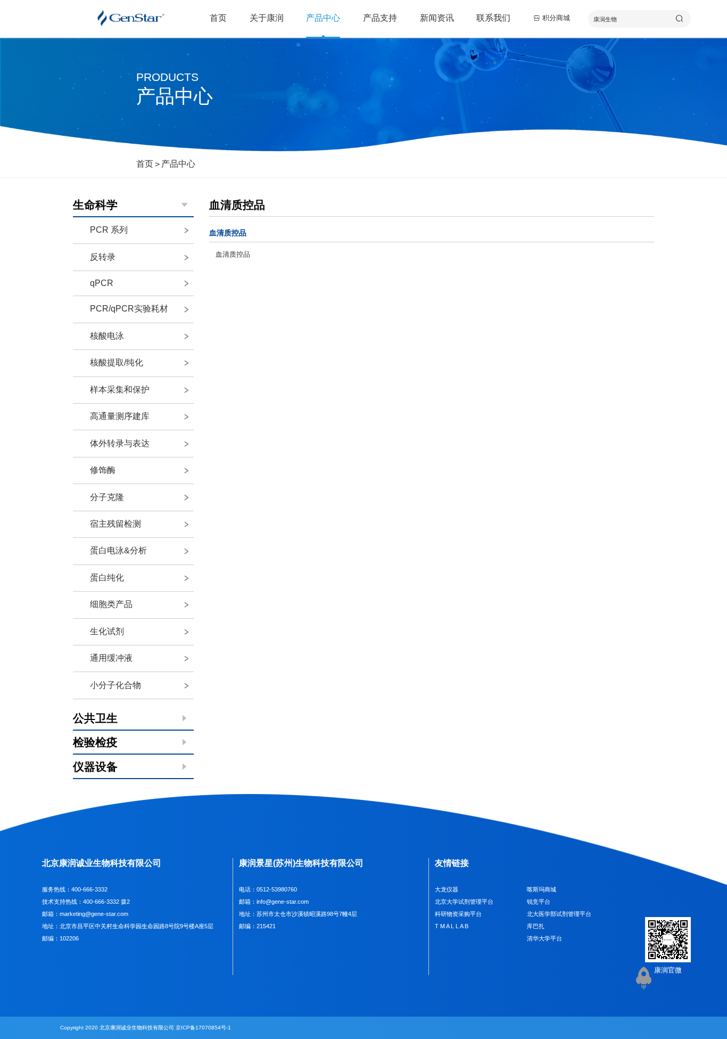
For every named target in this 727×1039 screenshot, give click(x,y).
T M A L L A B (451, 926)
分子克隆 (107, 497)
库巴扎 (535, 926)
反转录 (102, 256)
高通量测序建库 (120, 416)
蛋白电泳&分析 (118, 550)
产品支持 (380, 17)
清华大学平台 (544, 938)
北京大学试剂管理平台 (464, 901)
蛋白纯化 (107, 577)
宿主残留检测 (115, 523)
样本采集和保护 (120, 389)
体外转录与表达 (120, 443)
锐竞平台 (538, 901)
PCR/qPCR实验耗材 (129, 308)
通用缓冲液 (111, 657)
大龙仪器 (446, 889)
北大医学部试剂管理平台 (559, 914)
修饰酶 (102, 469)
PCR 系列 (109, 229)
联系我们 (493, 17)
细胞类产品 (111, 604)
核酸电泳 (107, 335)
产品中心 (323, 17)
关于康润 (267, 17)
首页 (218, 17)
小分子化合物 (115, 685)
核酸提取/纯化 (116, 362)
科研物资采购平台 (458, 914)
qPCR (101, 283)
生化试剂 (107, 631)
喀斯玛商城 (541, 889)
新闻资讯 (437, 17)
